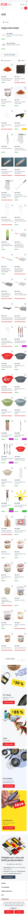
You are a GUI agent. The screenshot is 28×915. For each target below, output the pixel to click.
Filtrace (7, 22)
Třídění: (7, 60)
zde (22, 905)
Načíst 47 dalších (10, 658)
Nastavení (14, 908)
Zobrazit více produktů (9, 54)
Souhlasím (19, 912)
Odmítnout (8, 912)
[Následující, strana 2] (22, 660)
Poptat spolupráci (8, 877)
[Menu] (25, 8)
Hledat (22, 8)
